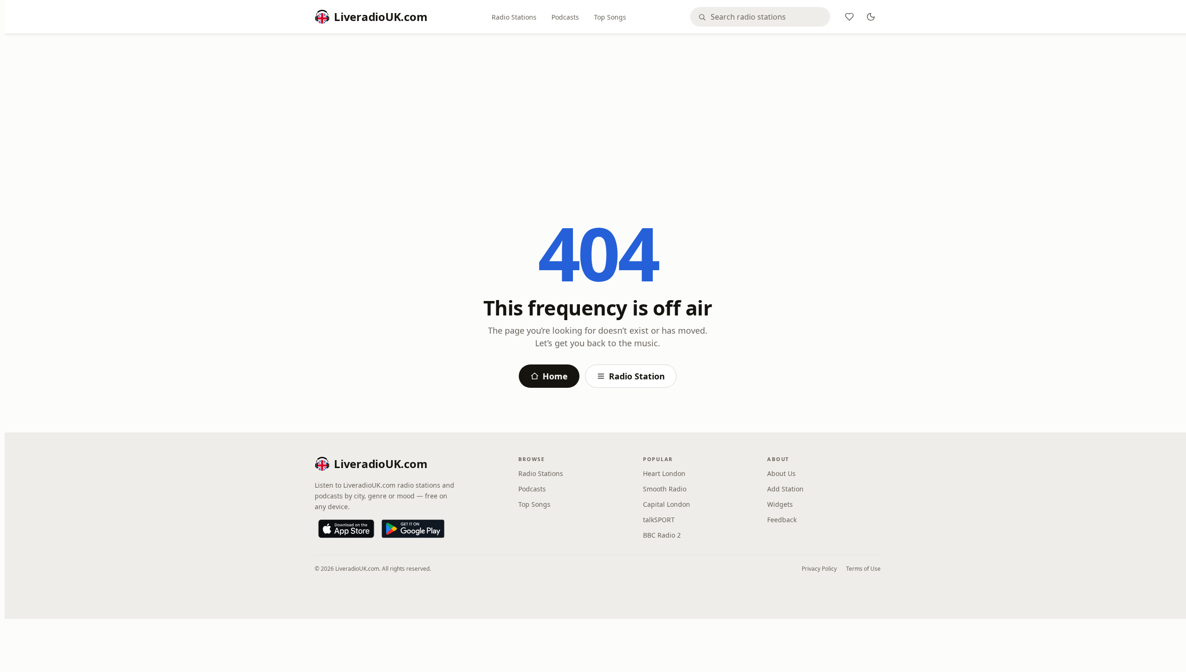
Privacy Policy (819, 569)
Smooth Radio (664, 488)
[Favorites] (849, 17)
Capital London (666, 504)
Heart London (664, 473)
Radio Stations (514, 17)
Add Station (785, 488)
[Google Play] (413, 528)
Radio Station (637, 376)
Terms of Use (863, 569)
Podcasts (565, 17)
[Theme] (871, 17)
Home (555, 376)
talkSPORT (659, 519)
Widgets (780, 504)
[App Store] (346, 528)
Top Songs (610, 17)
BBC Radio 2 (662, 535)
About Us (781, 473)
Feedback (782, 519)
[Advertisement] (598, 110)
